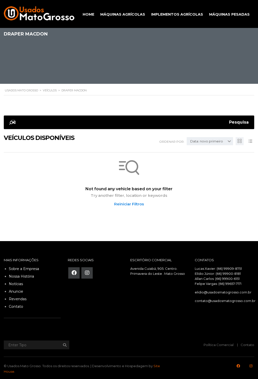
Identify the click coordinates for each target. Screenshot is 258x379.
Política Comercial (219, 345)
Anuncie (16, 291)
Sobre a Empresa (24, 269)
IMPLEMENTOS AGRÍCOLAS (177, 14)
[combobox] (210, 141)
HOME (88, 14)
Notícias (16, 284)
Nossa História (21, 276)
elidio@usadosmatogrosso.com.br (223, 292)
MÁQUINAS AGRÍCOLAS (122, 14)
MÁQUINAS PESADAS (229, 14)
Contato (16, 306)
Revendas (17, 299)
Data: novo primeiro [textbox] (206, 141)
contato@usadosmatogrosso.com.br (225, 301)
